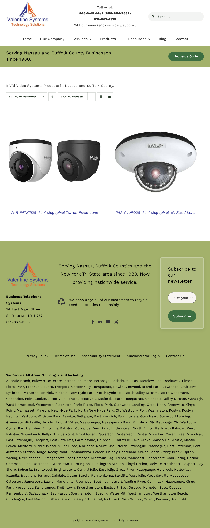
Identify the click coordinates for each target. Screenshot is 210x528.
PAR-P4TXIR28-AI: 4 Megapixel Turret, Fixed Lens (54, 212)
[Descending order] (52, 96)
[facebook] (93, 322)
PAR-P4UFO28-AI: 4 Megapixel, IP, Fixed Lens (155, 212)
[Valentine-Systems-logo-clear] (28, 259)
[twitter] (116, 322)
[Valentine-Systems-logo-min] (27, 3)
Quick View (54, 162)
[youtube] (108, 322)
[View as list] (109, 97)
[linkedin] (100, 322)
